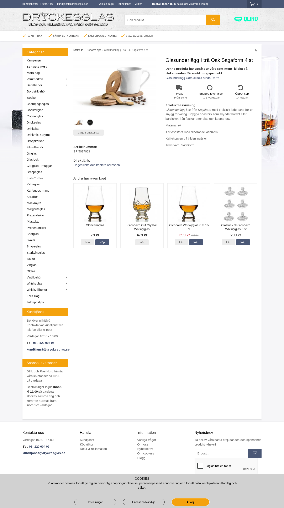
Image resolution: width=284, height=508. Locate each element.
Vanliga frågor (106, 3)
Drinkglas (33, 128)
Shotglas (33, 234)
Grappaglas (34, 172)
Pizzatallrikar (35, 215)
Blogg (141, 458)
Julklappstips (35, 302)
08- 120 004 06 (39, 446)
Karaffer (32, 196)
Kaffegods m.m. (38, 190)
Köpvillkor (86, 444)
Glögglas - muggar (39, 165)
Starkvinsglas (36, 252)
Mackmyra (34, 203)
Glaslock (32, 159)
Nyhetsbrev (145, 449)
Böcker (32, 97)
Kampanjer (34, 60)
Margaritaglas (36, 209)
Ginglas (32, 153)
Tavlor (31, 258)
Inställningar (95, 502)
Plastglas (33, 221)
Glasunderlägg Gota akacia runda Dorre (192, 78)
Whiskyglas (34, 283)
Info (87, 242)
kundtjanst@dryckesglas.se (72, 3)
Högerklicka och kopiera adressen (96, 165)
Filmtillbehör (35, 147)
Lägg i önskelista (88, 132)
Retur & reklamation (93, 449)
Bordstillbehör (36, 91)
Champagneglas (38, 104)
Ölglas (31, 271)
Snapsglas (34, 246)
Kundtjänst (125, 3)
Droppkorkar (35, 141)
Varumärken (35, 79)
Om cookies (145, 453)
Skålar (31, 240)
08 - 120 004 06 (43, 342)
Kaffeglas (33, 184)
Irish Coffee (35, 178)
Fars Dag (33, 296)
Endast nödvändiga (143, 502)
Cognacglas (35, 116)
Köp (102, 242)
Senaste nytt (37, 66)
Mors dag (33, 73)
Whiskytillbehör (37, 289)
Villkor (138, 3)
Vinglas (32, 265)
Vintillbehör (34, 277)
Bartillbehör (34, 85)
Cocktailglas (35, 110)
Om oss (142, 444)
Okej (190, 502)
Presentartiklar (36, 228)
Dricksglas (34, 122)
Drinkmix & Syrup (39, 134)
